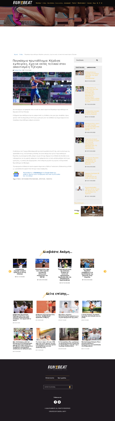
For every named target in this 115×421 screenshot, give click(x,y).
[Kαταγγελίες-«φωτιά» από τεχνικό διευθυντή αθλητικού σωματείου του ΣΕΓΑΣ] (80, 124)
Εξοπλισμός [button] (81, 3)
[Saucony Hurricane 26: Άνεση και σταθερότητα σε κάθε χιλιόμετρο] (80, 174)
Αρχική (16, 54)
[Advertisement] (47, 42)
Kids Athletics (50, 3)
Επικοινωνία (50, 378)
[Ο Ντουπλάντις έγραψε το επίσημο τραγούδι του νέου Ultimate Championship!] (80, 73)
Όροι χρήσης (62, 378)
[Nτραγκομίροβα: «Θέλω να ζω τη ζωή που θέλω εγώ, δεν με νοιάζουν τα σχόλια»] (80, 188)
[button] (10, 271)
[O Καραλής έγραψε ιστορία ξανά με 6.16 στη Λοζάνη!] (80, 111)
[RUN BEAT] (22, 3)
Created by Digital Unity (57, 411)
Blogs (94, 3)
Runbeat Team (18, 70)
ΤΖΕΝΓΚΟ (49, 179)
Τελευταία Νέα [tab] (80, 67)
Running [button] (38, 3)
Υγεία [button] (74, 3)
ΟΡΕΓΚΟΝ (42, 179)
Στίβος (44, 3)
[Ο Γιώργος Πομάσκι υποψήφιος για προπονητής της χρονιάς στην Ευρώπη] (80, 159)
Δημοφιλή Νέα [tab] (91, 67)
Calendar (89, 3)
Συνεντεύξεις (59, 3)
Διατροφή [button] (67, 3)
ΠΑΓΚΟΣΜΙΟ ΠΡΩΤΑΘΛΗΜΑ (30, 179)
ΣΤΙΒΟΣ (18, 179)
